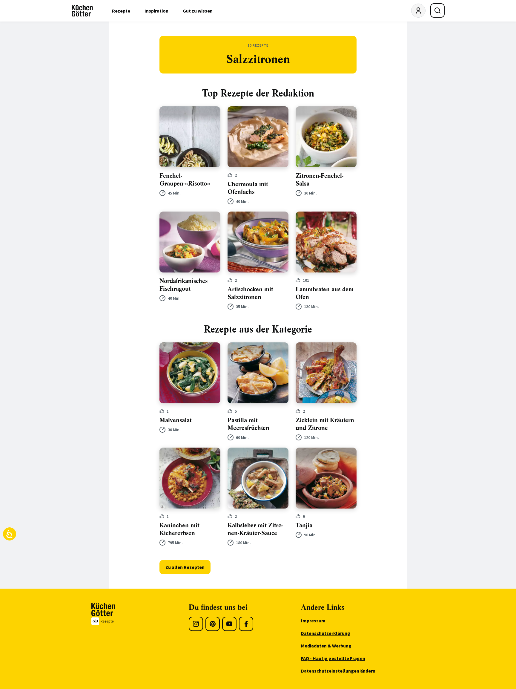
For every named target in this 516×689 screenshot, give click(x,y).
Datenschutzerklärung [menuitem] (325, 633)
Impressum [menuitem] (313, 621)
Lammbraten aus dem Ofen (325, 293)
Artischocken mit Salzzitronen (250, 293)
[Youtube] (229, 624)
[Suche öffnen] (437, 10)
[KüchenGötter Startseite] (82, 11)
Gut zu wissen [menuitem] (198, 11)
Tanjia (304, 525)
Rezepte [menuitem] (121, 11)
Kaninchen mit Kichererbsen (179, 529)
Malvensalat (175, 420)
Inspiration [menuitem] (156, 11)
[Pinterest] (212, 624)
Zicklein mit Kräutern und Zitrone (325, 424)
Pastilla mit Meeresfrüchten (248, 424)
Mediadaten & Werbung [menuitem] (326, 646)
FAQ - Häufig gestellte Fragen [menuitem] (333, 658)
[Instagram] (196, 624)
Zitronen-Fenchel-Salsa (319, 180)
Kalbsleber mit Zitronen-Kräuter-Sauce (255, 529)
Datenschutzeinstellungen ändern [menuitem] (338, 671)
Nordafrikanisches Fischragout (183, 285)
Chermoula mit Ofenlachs (248, 188)
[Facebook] (246, 624)
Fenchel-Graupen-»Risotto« (184, 180)
